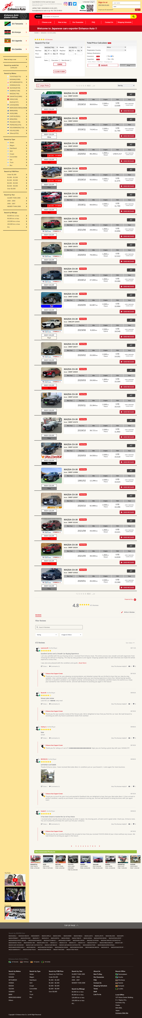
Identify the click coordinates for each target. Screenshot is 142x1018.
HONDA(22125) (15, 85)
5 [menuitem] (85, 846)
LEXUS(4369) (14, 105)
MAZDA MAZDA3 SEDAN (61, 947)
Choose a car (46, 22)
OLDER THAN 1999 (13, 198)
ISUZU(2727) (14, 102)
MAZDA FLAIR (119, 942)
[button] (45, 666)
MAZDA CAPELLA (46, 936)
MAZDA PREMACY (14, 938)
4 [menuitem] (83, 846)
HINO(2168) (14, 99)
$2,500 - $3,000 (12, 186)
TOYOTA (12, 974)
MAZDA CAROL (57, 936)
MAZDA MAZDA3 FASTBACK (45, 947)
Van (11, 159)
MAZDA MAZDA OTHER (89, 945)
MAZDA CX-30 (63, 942)
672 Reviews (49, 39)
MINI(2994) (13, 119)
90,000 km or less (13, 218)
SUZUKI (11, 988)
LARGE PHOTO (43, 85)
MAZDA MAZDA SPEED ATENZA (106, 945)
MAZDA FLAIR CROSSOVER (16, 945)
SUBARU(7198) (15, 91)
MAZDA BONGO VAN (29, 942)
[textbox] (135, 643)
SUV (11, 151)
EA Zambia (47, 961)
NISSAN (11, 977)
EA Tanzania (15, 961)
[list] (88, 776)
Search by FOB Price (56, 974)
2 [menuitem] (78, 846)
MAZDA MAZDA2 (31, 947)
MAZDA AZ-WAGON (24, 936)
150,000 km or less (13, 224)
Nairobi (120, 983)
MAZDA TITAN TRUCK (72, 949)
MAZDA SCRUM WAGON (44, 949)
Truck (11, 162)
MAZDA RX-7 (36, 938)
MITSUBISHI (13, 980)
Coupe (12, 154)
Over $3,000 (11, 188)
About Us (97, 971)
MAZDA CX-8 (81, 942)
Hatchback (13, 148)
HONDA (11, 983)
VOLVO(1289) (14, 130)
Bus (11, 165)
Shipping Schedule (124, 22)
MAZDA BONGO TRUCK (15, 942)
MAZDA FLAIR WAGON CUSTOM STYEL (70, 945)
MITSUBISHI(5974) (16, 82)
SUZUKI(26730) (15, 88)
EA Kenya (26, 961)
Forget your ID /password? (105, 9)
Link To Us (97, 994)
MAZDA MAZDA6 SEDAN (76, 947)
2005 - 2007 (11, 203)
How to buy (62, 22)
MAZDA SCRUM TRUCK (29, 949)
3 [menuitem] (80, 846)
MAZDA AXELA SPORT (79, 940)
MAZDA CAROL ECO (42, 942)
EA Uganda (36, 961)
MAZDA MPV (120, 936)
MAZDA (43, 33)
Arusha (120, 977)
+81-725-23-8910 (56, 10)
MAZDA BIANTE (35, 936)
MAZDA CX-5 (72, 942)
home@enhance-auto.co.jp (41, 10)
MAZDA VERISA (88, 938)
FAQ (93, 22)
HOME (36, 33)
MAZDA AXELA (12, 936)
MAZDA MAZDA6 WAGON (92, 947)
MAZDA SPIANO (65, 938)
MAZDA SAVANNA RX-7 (15, 949)
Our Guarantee (77, 22)
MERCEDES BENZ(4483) (18, 108)
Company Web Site (121, 1013)
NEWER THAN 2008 (14, 206)
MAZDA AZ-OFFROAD (93, 940)
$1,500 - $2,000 (12, 180)
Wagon (12, 145)
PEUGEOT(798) (15, 122)
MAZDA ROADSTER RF (117, 947)
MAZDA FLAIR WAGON (51, 945)
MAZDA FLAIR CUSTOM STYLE (34, 945)
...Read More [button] (82, 663)
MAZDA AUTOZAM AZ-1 (50, 940)
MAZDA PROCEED (26, 938)
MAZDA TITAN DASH (59, 949)
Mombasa (121, 980)
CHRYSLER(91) (15, 116)
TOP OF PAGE (69, 925)
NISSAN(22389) (15, 79)
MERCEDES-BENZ (15, 997)
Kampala (121, 986)
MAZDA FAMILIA (78, 936)
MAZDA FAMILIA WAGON (106, 942)
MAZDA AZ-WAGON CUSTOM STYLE (111, 940)
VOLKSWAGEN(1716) (17, 127)
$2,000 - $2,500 (12, 183)
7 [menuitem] (90, 846)
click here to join (103, 5)
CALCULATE (103, 65)
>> (93, 85)
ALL (8, 227)
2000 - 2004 (11, 201)
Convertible (13, 157)
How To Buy (98, 974)
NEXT (89, 85)
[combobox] (46, 635)
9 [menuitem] (95, 846)
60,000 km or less (13, 216)
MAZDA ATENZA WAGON (35, 940)
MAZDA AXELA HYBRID (65, 940)
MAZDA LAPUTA (99, 936)
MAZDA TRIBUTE (76, 938)
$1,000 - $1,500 (12, 177)
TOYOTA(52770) (15, 76)
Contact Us (109, 22)
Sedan (12, 142)
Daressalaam (122, 974)
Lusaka (120, 988)
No (113, 56)
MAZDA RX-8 (45, 938)
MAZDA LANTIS (89, 936)
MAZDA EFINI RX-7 (92, 942)
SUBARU (12, 991)
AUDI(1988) (14, 113)
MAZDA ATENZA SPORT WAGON (17, 940)
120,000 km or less (13, 221)
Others (11, 1000)
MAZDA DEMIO (68, 936)
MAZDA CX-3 (53, 942)
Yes (109, 56)
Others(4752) (14, 133)
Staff (95, 991)
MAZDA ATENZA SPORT (115, 938)
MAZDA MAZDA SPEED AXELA (17, 947)
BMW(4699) (14, 110)
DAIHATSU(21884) (16, 96)
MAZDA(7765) (14, 93)
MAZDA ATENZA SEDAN (100, 938)
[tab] (128, 612)
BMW (10, 994)
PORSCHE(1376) (15, 125)
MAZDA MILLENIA (110, 936)
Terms (96, 988)
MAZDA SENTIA (55, 938)
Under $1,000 (11, 174)
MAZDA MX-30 (105, 947)
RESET (128, 65)
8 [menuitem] (92, 846)
